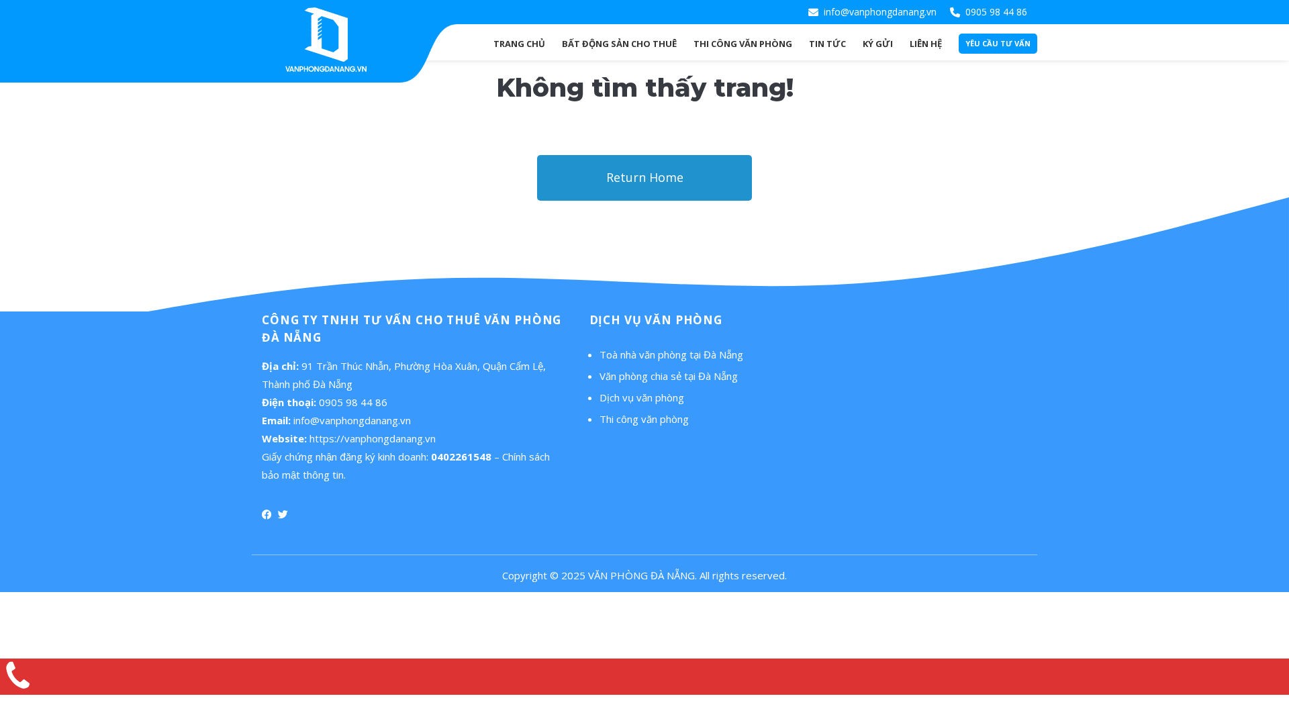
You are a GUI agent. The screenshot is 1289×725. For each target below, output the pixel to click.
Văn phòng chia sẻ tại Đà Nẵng (669, 376)
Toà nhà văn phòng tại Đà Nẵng (671, 354)
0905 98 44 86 (996, 11)
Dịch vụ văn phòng (642, 397)
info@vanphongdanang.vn (880, 11)
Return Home (644, 177)
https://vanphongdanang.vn (372, 438)
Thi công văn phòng (644, 419)
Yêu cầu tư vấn (998, 43)
